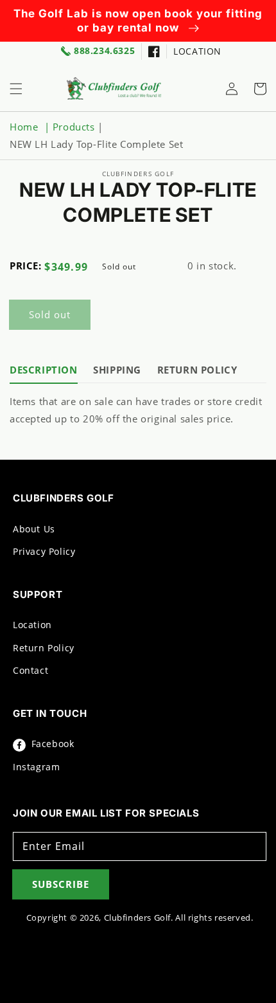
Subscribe (60, 884)
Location (32, 625)
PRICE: (26, 265)
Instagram (36, 767)
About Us (34, 529)
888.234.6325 (104, 51)
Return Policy (43, 648)
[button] (16, 89)
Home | (31, 126)
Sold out (50, 314)
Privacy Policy (44, 551)
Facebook (51, 743)
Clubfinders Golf (137, 917)
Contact (30, 670)
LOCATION (197, 51)
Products (74, 126)
